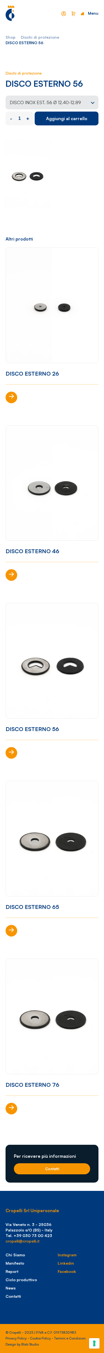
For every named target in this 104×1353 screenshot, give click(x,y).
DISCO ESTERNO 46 (32, 551)
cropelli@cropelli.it (22, 1241)
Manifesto (15, 1263)
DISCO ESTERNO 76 (32, 1084)
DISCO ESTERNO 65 (32, 906)
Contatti (52, 1169)
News (11, 1288)
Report (12, 1271)
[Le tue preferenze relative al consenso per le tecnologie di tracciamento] (94, 1343)
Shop (11, 37)
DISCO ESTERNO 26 (32, 373)
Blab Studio (30, 1344)
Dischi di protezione (40, 37)
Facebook (67, 1271)
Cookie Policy (40, 1338)
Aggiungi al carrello (66, 118)
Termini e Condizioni (70, 1338)
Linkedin (66, 1263)
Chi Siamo (15, 1254)
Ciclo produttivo (21, 1279)
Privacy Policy (16, 1338)
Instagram (67, 1254)
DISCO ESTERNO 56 (32, 729)
